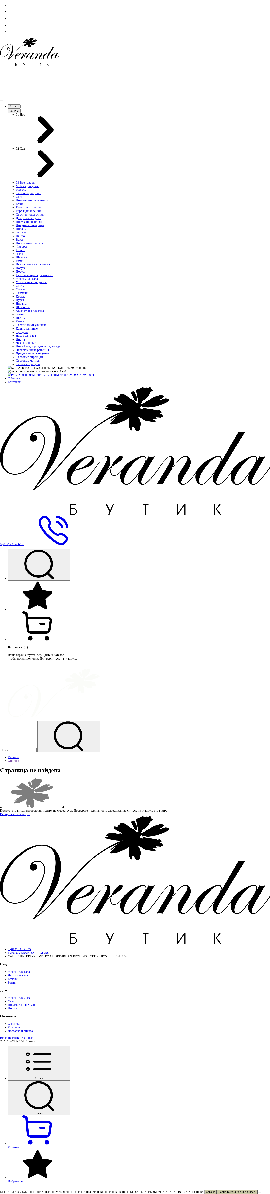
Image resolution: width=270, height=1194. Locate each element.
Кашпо (20, 250)
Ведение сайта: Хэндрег (16, 1037)
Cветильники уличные (31, 325)
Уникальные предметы (31, 282)
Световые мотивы (28, 360)
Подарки (22, 228)
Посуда (20, 268)
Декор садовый (26, 342)
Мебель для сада (27, 278)
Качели (20, 321)
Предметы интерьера (30, 225)
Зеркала (21, 232)
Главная (13, 757)
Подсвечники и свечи (30, 243)
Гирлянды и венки (28, 211)
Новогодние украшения (32, 200)
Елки (19, 204)
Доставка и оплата (20, 1031)
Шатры (20, 317)
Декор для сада (26, 335)
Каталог (14, 106)
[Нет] (259, 1192)
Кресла (20, 296)
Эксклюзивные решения (32, 350)
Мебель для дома (27, 186)
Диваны (21, 303)
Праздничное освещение (32, 353)
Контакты (14, 382)
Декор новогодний (28, 218)
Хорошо (210, 1191)
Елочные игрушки (28, 207)
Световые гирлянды (29, 357)
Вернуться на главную (15, 814)
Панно (20, 236)
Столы (20, 289)
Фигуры (21, 246)
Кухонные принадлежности (34, 275)
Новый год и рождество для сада (38, 346)
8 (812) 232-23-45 (19, 949)
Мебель (21, 189)
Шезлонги (23, 307)
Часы (19, 253)
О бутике (14, 378)
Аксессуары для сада (30, 310)
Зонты (20, 314)
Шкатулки (23, 257)
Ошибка (13, 760)
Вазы (19, 239)
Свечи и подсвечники (30, 214)
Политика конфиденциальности (237, 1191)
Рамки (20, 260)
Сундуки (22, 332)
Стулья (20, 285)
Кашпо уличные (27, 328)
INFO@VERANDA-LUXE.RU (28, 952)
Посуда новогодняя (29, 221)
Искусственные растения (33, 264)
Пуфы (20, 300)
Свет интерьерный (28, 193)
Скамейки (22, 293)
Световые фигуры (28, 364)
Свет (19, 196)
